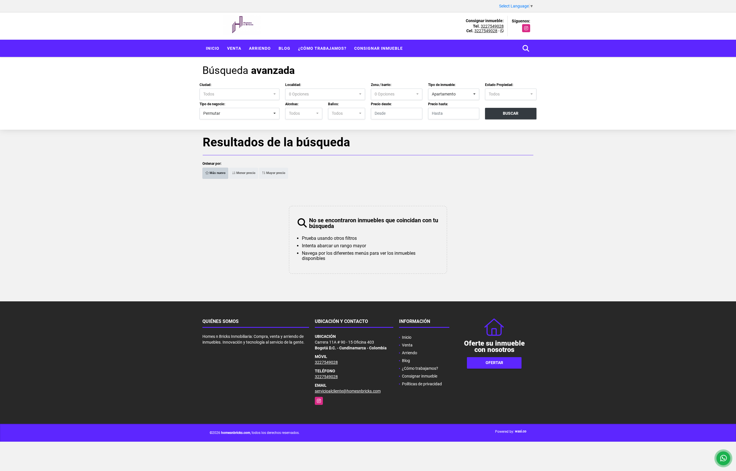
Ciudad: (205, 85)
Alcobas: (291, 104)
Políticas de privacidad (422, 384)
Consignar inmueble (378, 48)
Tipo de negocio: (212, 104)
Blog (284, 48)
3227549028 (492, 26)
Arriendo (260, 48)
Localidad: (293, 85)
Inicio (212, 48)
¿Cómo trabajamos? (322, 48)
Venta (234, 48)
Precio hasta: (438, 104)
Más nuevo (217, 173)
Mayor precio (275, 173)
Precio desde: (381, 104)
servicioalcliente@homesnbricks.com (348, 391)
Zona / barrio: (381, 85)
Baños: (333, 104)
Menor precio (245, 173)
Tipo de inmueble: (441, 85)
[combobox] (239, 94)
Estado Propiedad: (499, 85)
